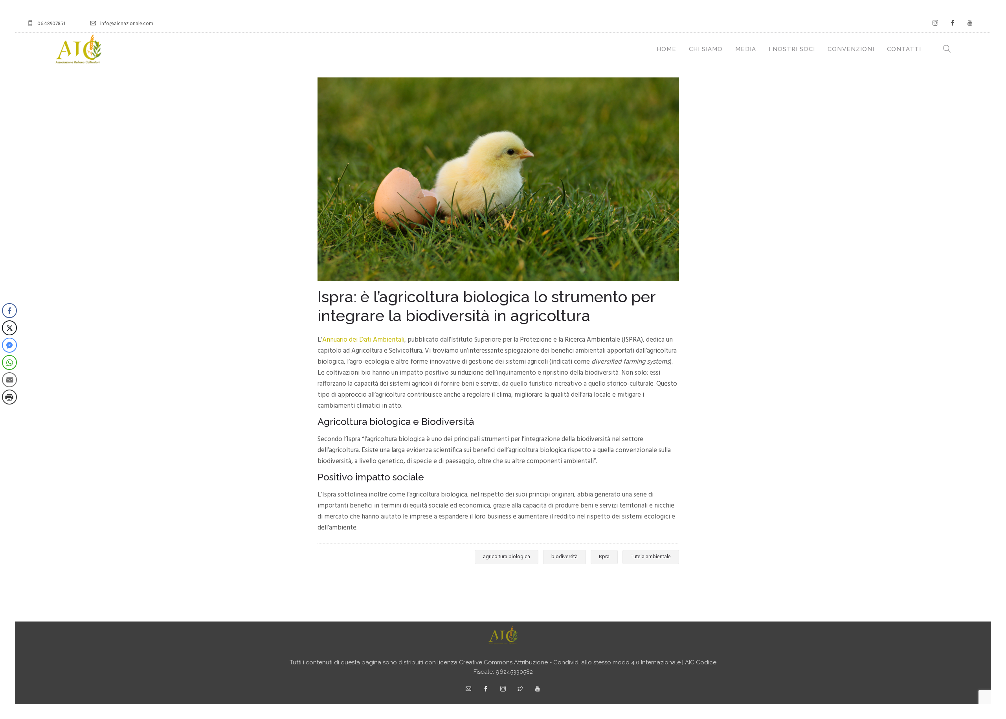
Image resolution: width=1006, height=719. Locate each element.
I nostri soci (792, 49)
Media (745, 49)
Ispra (604, 557)
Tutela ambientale (651, 557)
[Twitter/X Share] (9, 327)
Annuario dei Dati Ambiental (362, 340)
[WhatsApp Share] (9, 362)
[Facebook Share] (9, 310)
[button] (9, 412)
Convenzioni (851, 49)
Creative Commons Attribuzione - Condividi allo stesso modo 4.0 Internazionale (570, 662)
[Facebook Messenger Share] (9, 345)
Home (666, 49)
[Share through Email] (9, 379)
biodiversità (564, 557)
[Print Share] (9, 397)
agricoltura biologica (506, 557)
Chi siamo (706, 49)
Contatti (904, 49)
